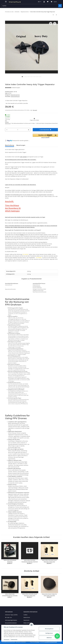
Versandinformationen (11, 623)
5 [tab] (28, 76)
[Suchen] (60, 5)
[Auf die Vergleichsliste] (50, 23)
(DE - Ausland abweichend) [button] (8, 122)
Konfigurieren (49, 633)
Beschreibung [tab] (9, 145)
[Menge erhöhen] (28, 129)
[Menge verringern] (7, 129)
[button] (44, 1)
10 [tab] (36, 76)
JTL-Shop (37, 642)
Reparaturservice (15, 95)
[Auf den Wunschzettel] (54, 23)
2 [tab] (23, 76)
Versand (35, 110)
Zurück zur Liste (9, 11)
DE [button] (39, 2)
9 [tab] (34, 76)
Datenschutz (14, 639)
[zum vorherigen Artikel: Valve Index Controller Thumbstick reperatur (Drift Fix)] (53, 14)
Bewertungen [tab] (20, 145)
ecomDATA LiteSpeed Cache (51, 642)
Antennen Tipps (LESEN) (11, 614)
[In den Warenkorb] (6, 20)
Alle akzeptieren (49, 628)
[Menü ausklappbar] (6, 1)
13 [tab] (40, 76)
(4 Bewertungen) (16, 87)
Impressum (6, 639)
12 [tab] (39, 76)
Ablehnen (49, 637)
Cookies (25, 614)
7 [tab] (31, 76)
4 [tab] (26, 76)
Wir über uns (8, 617)
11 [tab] (37, 76)
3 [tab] (25, 76)
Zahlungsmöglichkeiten (11, 620)
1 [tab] (22, 76)
